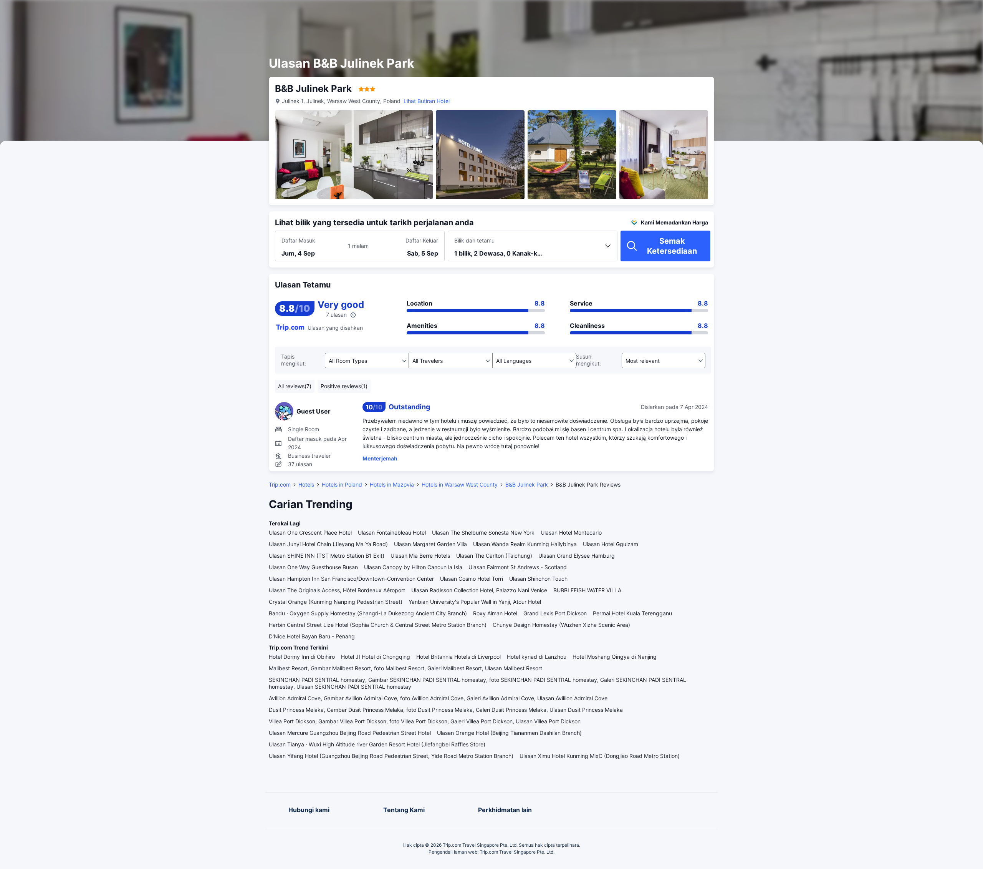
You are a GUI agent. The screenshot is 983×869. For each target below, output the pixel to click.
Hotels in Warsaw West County (460, 484)
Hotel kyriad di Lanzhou (536, 656)
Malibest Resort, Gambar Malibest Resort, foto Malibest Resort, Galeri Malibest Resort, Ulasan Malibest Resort (405, 668)
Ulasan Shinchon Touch (538, 578)
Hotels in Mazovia (392, 484)
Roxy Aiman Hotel (495, 613)
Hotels (306, 484)
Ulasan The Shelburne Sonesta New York (483, 532)
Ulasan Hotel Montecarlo (571, 532)
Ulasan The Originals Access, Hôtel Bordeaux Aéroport (337, 590)
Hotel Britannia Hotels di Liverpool (458, 656)
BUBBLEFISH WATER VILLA (587, 590)
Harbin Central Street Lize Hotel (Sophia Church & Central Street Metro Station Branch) (378, 624)
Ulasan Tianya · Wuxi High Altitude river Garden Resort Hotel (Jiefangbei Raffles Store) (377, 744)
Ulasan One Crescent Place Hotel (310, 532)
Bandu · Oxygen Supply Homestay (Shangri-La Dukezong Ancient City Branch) (368, 613)
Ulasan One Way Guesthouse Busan (313, 567)
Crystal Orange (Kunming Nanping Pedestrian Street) (335, 601)
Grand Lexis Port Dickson (555, 613)
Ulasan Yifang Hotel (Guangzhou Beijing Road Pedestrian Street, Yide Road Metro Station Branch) (391, 756)
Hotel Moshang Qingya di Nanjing (615, 656)
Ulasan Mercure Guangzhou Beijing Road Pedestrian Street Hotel (350, 732)
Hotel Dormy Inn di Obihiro (302, 656)
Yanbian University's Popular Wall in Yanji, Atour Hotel (475, 601)
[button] (804, 12)
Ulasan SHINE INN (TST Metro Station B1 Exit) (326, 555)
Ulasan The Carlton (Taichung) (494, 555)
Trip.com (280, 484)
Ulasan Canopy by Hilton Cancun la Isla (413, 567)
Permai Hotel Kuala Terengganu (632, 613)
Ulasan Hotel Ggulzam (610, 544)
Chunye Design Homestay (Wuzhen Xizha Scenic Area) (561, 624)
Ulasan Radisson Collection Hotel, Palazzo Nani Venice (479, 590)
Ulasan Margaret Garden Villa (430, 544)
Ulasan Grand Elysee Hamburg (576, 555)
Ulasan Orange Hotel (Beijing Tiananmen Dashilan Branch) (509, 732)
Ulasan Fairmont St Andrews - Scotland (517, 567)
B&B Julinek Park (526, 484)
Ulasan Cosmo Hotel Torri (471, 578)
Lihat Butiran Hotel (427, 101)
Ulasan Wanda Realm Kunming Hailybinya (525, 544)
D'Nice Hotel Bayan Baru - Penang (312, 636)
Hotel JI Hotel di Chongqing (375, 656)
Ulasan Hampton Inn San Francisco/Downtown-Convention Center (351, 578)
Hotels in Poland (342, 484)
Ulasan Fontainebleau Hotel (392, 532)
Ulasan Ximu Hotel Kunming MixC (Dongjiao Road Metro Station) (600, 756)
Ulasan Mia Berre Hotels (420, 555)
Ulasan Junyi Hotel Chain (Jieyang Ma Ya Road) (328, 544)
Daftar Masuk (298, 240)
